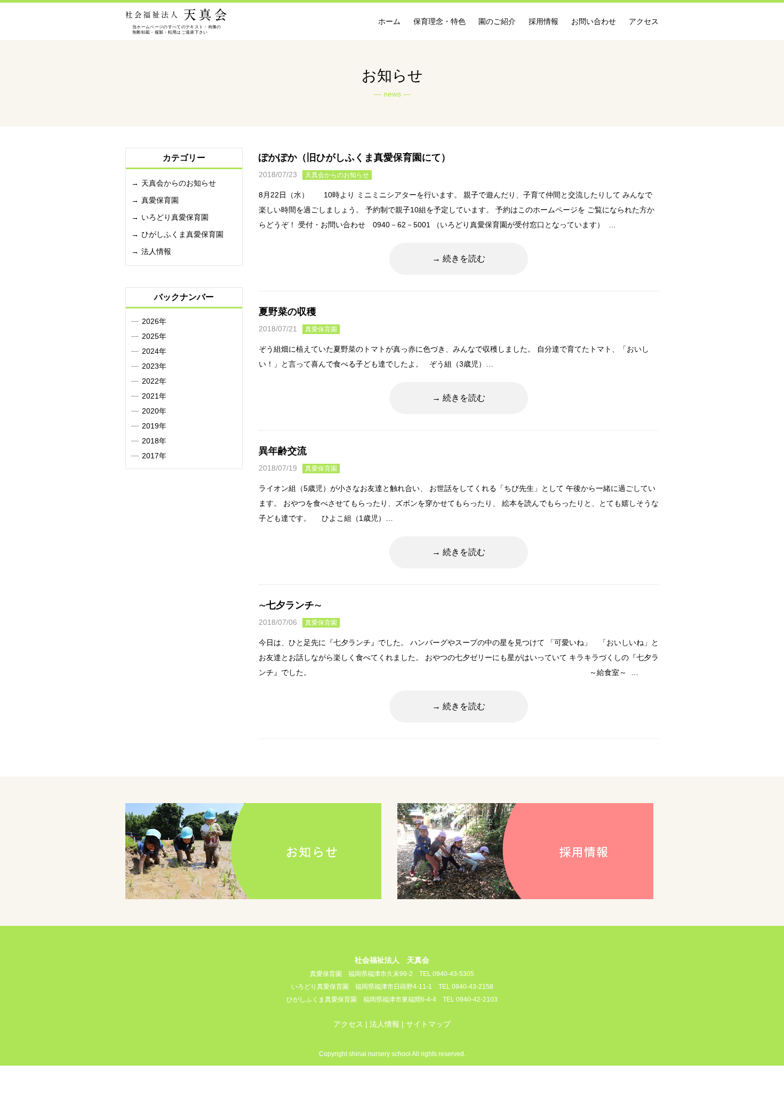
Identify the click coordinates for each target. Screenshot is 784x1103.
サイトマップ (428, 1024)
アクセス (644, 21)
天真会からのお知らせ (337, 175)
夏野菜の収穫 (287, 311)
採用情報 (543, 21)
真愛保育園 (321, 329)
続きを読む (464, 258)
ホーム (389, 21)
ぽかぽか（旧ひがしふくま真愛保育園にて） (355, 157)
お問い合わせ (593, 21)
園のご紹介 (497, 21)
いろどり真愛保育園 (175, 217)
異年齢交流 (283, 451)
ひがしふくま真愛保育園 (182, 234)
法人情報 (156, 251)
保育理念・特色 (439, 21)
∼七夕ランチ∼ (290, 605)
